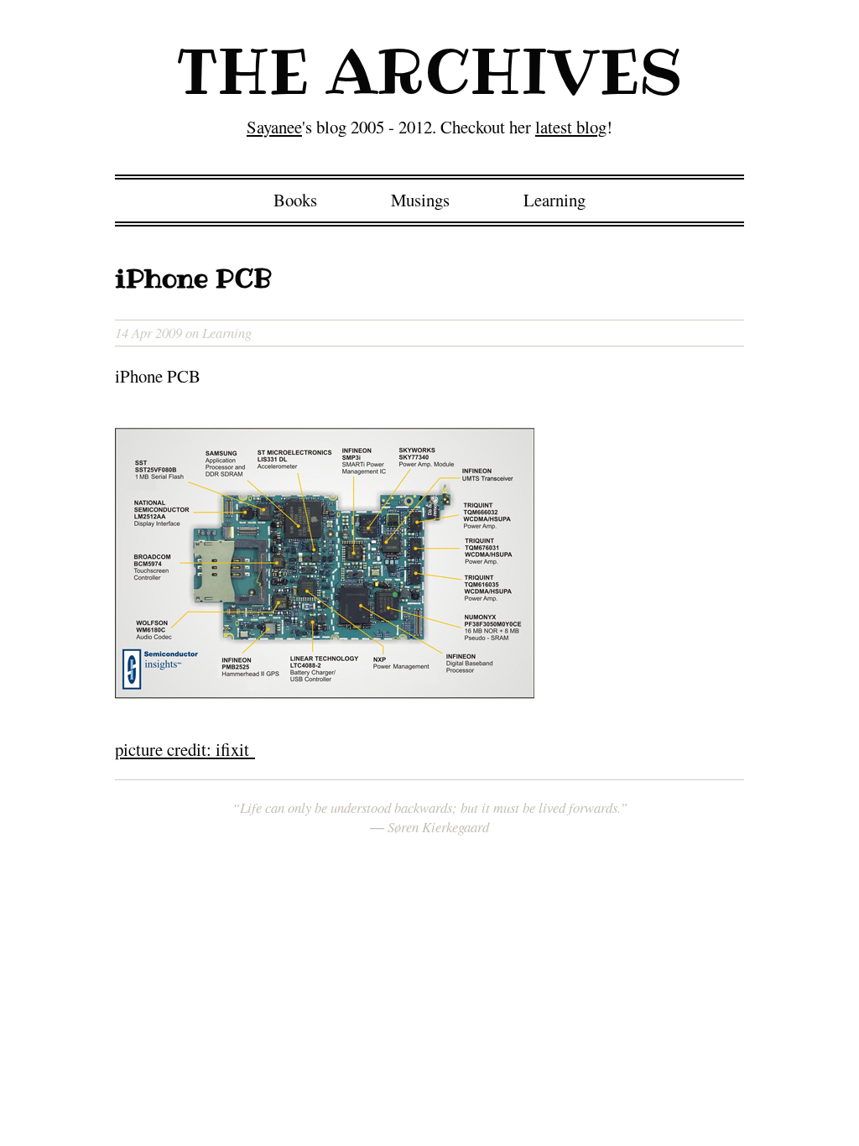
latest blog (571, 126)
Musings (420, 199)
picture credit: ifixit (185, 749)
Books (295, 199)
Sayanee (274, 126)
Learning (554, 199)
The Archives (430, 71)
